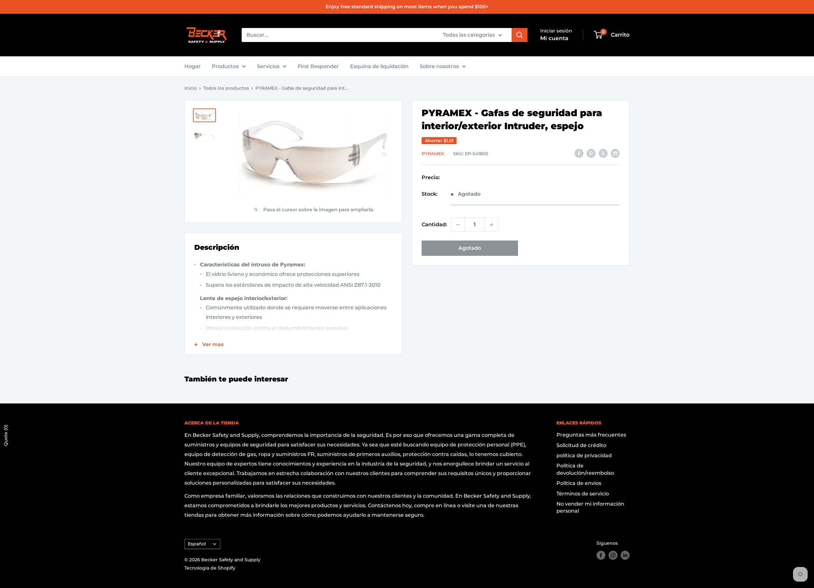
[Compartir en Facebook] (579, 153)
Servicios (268, 66)
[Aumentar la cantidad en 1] (491, 224)
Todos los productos (226, 88)
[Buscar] (520, 35)
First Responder (318, 66)
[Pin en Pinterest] (591, 153)
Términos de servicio (582, 494)
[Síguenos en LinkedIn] (625, 555)
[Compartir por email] (615, 153)
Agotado (470, 248)
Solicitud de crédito (581, 445)
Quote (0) (6, 435)
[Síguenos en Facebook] (601, 555)
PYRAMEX (433, 154)
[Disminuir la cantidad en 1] (458, 224)
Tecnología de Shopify (209, 568)
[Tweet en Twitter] (603, 153)
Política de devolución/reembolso (585, 469)
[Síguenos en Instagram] (613, 555)
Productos (225, 66)
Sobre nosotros (439, 66)
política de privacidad (584, 455)
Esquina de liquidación (379, 66)
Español (197, 543)
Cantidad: (434, 224)
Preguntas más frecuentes (591, 435)
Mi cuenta (554, 38)
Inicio (190, 88)
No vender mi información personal (590, 507)
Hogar (192, 66)
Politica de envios (578, 483)
